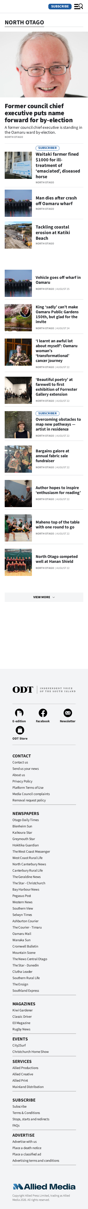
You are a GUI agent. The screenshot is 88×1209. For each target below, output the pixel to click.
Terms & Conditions (26, 1112)
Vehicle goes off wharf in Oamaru (58, 280)
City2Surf (19, 1045)
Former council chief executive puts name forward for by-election (39, 113)
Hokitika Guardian (25, 845)
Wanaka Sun (21, 940)
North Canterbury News (29, 864)
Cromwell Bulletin (25, 946)
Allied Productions (25, 1067)
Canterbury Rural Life (27, 870)
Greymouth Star (23, 839)
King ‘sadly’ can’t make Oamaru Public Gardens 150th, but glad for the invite (57, 314)
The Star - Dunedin (25, 965)
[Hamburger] (78, 7)
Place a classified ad (26, 1154)
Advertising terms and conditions (35, 1160)
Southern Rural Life (26, 978)
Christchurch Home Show (30, 1051)
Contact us (20, 762)
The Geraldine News (26, 876)
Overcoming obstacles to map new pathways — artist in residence (58, 424)
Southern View (22, 908)
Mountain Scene (23, 952)
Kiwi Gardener (22, 1010)
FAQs (15, 1125)
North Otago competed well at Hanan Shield (57, 559)
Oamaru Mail (21, 933)
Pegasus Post (21, 895)
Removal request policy (29, 800)
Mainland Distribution (28, 1086)
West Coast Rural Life (27, 857)
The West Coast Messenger (31, 851)
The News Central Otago (29, 959)
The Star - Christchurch (28, 883)
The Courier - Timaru (27, 927)
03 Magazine (21, 1023)
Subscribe (60, 6)
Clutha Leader (22, 971)
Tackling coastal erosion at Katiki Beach (53, 233)
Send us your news (25, 768)
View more (41, 597)
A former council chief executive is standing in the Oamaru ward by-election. (43, 130)
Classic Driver (22, 1016)
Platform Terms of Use (27, 787)
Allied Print (20, 1080)
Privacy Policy (22, 781)
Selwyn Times (22, 914)
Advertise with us (24, 1141)
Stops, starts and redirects (30, 1119)
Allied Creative (22, 1074)
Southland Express (25, 990)
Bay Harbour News (25, 889)
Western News (22, 902)
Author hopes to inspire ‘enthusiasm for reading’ (58, 490)
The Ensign (20, 984)
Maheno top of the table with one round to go (58, 524)
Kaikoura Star (22, 832)
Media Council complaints (31, 794)
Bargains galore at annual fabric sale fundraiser (52, 456)
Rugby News (21, 1029)
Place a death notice (26, 1148)
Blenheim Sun (22, 826)
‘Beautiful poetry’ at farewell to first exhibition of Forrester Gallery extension (56, 387)
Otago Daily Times (25, 820)
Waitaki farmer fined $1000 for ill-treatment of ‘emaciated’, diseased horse (58, 165)
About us (18, 775)
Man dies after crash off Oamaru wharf (56, 201)
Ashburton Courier (25, 921)
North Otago (14, 137)
